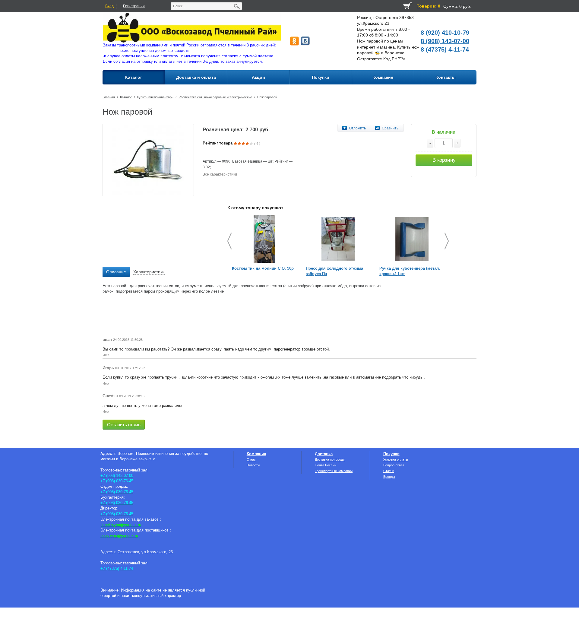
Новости (253, 465)
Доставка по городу (330, 459)
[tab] (116, 272)
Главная (109, 97)
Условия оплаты (395, 459)
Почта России (325, 465)
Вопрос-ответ (393, 465)
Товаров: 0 (428, 6)
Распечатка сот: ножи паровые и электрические (215, 97)
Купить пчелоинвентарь (155, 97)
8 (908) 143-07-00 (445, 41)
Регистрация (134, 6)
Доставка (324, 454)
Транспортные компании (334, 471)
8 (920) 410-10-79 (445, 32)
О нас (251, 459)
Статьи (388, 471)
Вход (109, 6)
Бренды (389, 476)
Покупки (391, 454)
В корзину (444, 160)
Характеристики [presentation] (149, 271)
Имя (106, 355)
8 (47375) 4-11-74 (445, 49)
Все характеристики (220, 174)
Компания (256, 454)
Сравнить (390, 128)
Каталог (126, 97)
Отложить (357, 128)
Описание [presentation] (116, 271)
